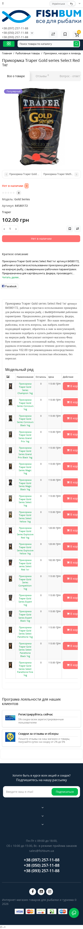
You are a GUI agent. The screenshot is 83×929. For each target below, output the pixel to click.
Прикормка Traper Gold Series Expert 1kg (25, 600)
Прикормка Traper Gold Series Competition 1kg (25, 582)
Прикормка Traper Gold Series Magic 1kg (25, 468)
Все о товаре (16, 76)
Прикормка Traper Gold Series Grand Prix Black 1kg (25, 452)
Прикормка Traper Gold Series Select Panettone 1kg (25, 632)
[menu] (9, 44)
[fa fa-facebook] (32, 891)
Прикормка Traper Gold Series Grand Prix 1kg (25, 436)
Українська (58, 3)
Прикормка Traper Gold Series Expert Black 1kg (25, 616)
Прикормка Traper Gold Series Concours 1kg (25, 404)
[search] (76, 44)
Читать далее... (11, 277)
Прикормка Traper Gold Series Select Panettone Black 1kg (25, 650)
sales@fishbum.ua (41, 851)
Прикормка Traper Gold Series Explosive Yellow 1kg (25, 548)
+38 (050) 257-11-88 (15, 33)
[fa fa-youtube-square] (41, 891)
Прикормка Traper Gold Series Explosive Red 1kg (25, 532)
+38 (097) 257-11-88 (15, 28)
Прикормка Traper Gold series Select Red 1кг (25, 565)
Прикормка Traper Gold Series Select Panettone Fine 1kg (25, 669)
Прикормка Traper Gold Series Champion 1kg (25, 388)
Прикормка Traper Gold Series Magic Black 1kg (25, 484)
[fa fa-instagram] (49, 891)
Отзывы (42, 76)
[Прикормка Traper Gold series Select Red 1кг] (41, 126)
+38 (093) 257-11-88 (15, 37)
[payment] (19, 911)
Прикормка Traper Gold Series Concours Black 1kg (25, 420)
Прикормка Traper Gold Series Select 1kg (25, 500)
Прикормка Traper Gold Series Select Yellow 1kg (25, 517)
